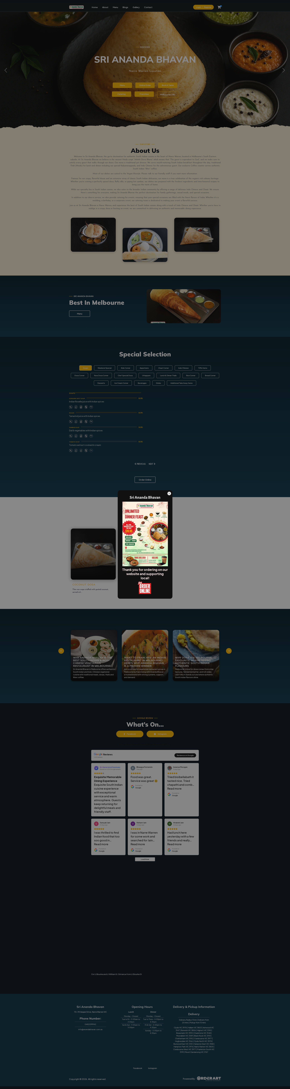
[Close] (169, 493)
